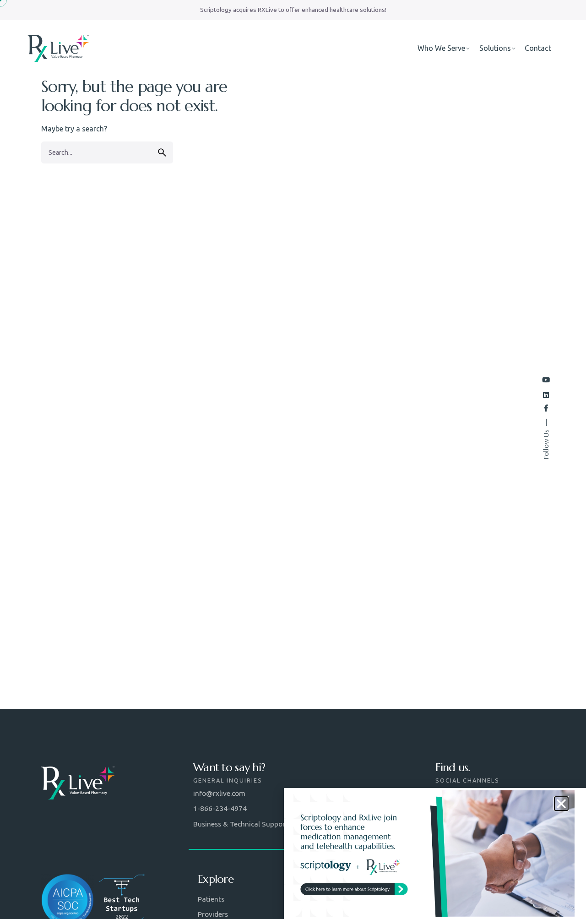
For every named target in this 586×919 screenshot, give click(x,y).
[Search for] (107, 152)
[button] (561, 803)
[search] (162, 152)
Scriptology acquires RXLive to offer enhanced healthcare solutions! (293, 9)
